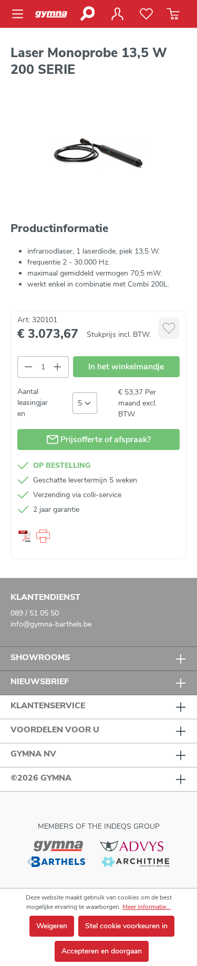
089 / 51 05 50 (35, 613)
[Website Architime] (135, 861)
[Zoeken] (86, 13)
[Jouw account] (117, 14)
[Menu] (21, 14)
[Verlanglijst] (146, 14)
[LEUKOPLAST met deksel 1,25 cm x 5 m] (98, 153)
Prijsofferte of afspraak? (104, 439)
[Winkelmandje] (173, 14)
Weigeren (51, 926)
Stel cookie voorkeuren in (126, 926)
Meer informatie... (146, 907)
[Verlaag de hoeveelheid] (28, 367)
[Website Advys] (131, 846)
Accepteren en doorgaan (101, 951)
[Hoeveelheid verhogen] (58, 367)
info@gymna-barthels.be (51, 624)
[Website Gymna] (58, 846)
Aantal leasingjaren (32, 403)
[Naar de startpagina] (53, 13)
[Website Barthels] (56, 861)
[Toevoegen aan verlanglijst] (169, 328)
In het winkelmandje (126, 366)
